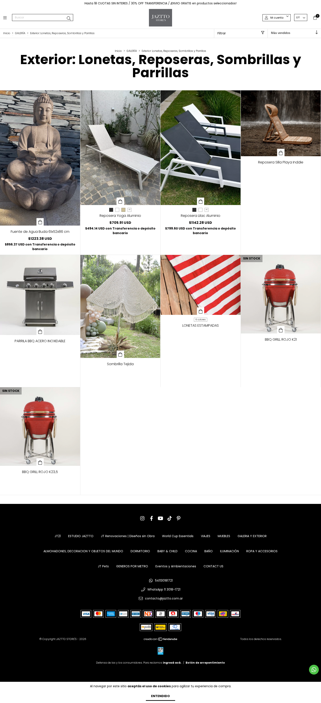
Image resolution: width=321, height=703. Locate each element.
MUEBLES (224, 536)
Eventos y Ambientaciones (175, 566)
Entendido (160, 696)
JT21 (58, 536)
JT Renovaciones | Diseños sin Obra (128, 536)
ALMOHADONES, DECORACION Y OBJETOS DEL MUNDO (83, 551)
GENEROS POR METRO (132, 566)
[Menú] (7, 17)
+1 (129, 210)
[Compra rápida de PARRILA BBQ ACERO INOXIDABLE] (40, 331)
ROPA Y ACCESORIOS (262, 551)
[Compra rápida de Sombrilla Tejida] (120, 354)
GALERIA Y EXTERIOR (252, 536)
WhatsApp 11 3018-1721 (163, 589)
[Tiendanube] (160, 640)
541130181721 (164, 580)
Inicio (6, 33)
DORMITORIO (140, 551)
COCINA (191, 551)
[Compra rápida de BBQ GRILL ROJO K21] (281, 329)
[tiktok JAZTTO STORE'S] (170, 518)
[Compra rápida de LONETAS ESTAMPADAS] (200, 311)
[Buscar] (69, 18)
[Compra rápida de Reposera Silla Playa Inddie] (281, 152)
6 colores (200, 319)
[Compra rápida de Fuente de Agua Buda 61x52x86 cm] (40, 222)
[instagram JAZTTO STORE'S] (142, 518)
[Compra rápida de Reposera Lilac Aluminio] (200, 201)
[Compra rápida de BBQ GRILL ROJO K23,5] (40, 462)
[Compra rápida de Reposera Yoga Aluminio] (120, 201)
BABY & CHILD (167, 551)
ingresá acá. (172, 662)
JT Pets (103, 566)
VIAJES (205, 536)
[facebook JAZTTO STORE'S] (151, 518)
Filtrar (221, 33)
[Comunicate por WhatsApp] (314, 670)
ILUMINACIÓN (229, 551)
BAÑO (208, 551)
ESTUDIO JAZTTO (80, 536)
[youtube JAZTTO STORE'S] (160, 518)
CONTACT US (213, 566)
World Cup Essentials (177, 536)
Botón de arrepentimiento (205, 662)
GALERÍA (20, 33)
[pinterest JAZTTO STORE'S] (178, 518)
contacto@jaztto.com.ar (164, 598)
